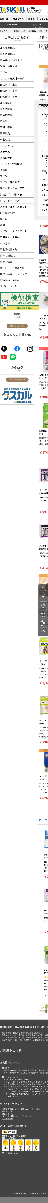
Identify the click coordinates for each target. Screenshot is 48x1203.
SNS (17, 337)
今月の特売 (18, 18)
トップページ (13, 24)
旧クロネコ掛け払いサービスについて (17, 1116)
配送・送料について (10, 1153)
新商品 (31, 18)
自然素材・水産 (20, 31)
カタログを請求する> (17, 380)
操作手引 (43, 625)
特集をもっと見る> (17, 326)
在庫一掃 (4, 18)
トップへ (43, 634)
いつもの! (43, 616)
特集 (43, 607)
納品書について (8, 1111)
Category (17, 40)
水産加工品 (32, 31)
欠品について (7, 1113)
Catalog (17, 370)
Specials (17, 317)
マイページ (43, 590)
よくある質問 (7, 1118)
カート (43, 599)
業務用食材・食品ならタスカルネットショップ (31, 1194)
